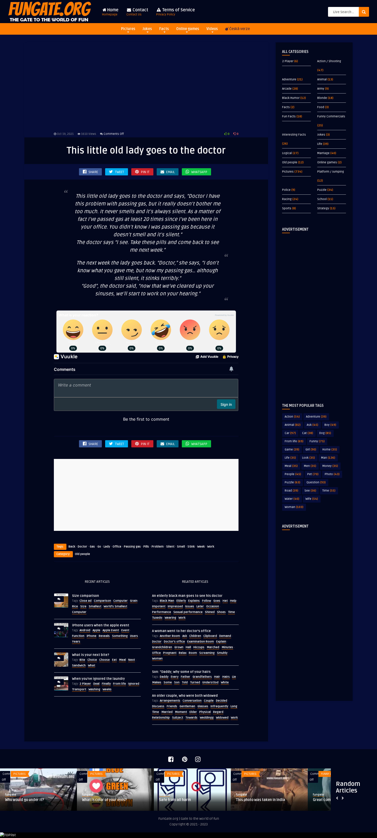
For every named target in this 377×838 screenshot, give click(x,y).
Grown (178, 647)
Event (125, 630)
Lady (107, 547)
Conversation (192, 701)
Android (85, 630)
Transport (79, 689)
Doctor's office (174, 642)
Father (185, 677)
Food (320, 107)
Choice (92, 660)
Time (231, 612)
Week (201, 547)
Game (292, 449)
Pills (146, 547)
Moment (181, 712)
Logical (287, 153)
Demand (225, 636)
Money (330, 466)
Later (200, 606)
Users (134, 636)
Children (195, 636)
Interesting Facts (294, 135)
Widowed (222, 718)
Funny (317, 441)
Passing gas (132, 547)
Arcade (287, 89)
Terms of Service (175, 11)
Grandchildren (162, 647)
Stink (191, 547)
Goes (216, 601)
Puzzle (321, 190)
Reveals (104, 636)
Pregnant (169, 653)
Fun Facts (289, 116)
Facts (164, 29)
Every (174, 677)
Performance (161, 612)
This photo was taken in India (260, 800)
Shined (210, 612)
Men (310, 466)
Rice (75, 606)
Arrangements (170, 701)
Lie (234, 677)
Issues (189, 606)
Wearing (170, 618)
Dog (325, 433)
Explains (194, 601)
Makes (156, 682)
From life (119, 684)
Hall (188, 647)
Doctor (82, 547)
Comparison (102, 601)
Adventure (289, 79)
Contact (137, 11)
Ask (184, 636)
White (225, 682)
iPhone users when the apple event (100, 625)
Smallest (95, 606)
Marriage (323, 153)
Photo (332, 474)
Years (76, 642)
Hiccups (198, 647)
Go (99, 547)
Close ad (86, 601)
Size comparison (85, 596)
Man (328, 458)
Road (291, 491)
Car (290, 433)
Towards (191, 718)
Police (286, 190)
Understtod (210, 682)
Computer (120, 601)
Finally (106, 684)
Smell (181, 547)
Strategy (323, 208)
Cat (307, 433)
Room (193, 653)
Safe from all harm (175, 800)
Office (117, 547)
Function (78, 636)
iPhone (91, 636)
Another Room (170, 636)
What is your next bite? (90, 655)
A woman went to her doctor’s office (181, 631)
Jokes (147, 29)
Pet (313, 474)
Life (319, 144)
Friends (172, 706)
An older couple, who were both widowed (185, 696)
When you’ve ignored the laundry (98, 679)
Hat (225, 601)
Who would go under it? (24, 800)
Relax (182, 653)
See (310, 491)
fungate (10, 794)
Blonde (322, 98)
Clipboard (210, 636)
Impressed (175, 606)
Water (292, 499)
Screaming (207, 653)
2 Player (85, 684)
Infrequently (219, 706)
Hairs (226, 677)
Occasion (212, 606)
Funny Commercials (331, 116)
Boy (330, 425)
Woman (157, 659)
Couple (209, 701)
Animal (322, 79)
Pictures (128, 29)
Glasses (202, 706)
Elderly (181, 601)
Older (193, 712)
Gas (92, 547)
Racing (287, 199)
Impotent (158, 606)
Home (110, 11)
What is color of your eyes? (104, 800)
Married (167, 712)
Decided (221, 701)
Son (177, 682)
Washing (94, 689)
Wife (311, 499)
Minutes (227, 647)
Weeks (107, 689)
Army (320, 89)
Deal (96, 684)
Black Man (167, 601)
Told (185, 682)
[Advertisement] (146, 86)
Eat (114, 660)
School (322, 199)
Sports (286, 208)
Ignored (133, 684)
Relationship (161, 718)
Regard (218, 712)
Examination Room (200, 642)
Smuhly (222, 653)
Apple (96, 630)
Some (168, 682)
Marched (213, 647)
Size (83, 606)
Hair (217, 677)
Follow (206, 601)
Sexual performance (188, 612)
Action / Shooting (329, 61)
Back (71, 547)
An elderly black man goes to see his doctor (187, 596)
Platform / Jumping (330, 172)
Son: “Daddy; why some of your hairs (181, 672)
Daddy (164, 677)
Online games (187, 29)
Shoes (221, 612)
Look (308, 458)
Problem (158, 547)
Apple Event (111, 630)
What (91, 665)
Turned (195, 682)
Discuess (158, 706)
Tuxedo (157, 618)
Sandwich (79, 665)
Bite (82, 660)
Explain (221, 642)
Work (210, 547)
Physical (205, 712)
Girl (310, 449)
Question (316, 482)
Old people (82, 554)
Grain (133, 601)
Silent (170, 547)
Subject (177, 718)
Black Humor (291, 98)
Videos (212, 29)
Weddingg (207, 718)
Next (131, 660)
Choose (104, 660)
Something (120, 636)
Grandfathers (202, 677)
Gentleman (187, 706)
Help (233, 601)
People (293, 474)
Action (292, 417)
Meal (122, 660)
